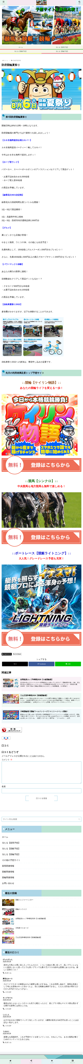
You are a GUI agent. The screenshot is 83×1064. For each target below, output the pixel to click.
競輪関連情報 (7, 654)
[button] (79, 819)
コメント (7, 759)
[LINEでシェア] (14, 745)
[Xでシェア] (14, 734)
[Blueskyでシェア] (51, 734)
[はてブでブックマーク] (69, 739)
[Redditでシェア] (51, 739)
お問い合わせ (8, 883)
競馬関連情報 (8, 866)
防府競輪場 (18, 654)
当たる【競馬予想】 (11, 843)
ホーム (5, 837)
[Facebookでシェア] (14, 739)
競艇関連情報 (8, 872)
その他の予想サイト (11, 860)
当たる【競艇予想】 (11, 848)
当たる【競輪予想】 (11, 854)
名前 (4, 786)
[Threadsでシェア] (32, 739)
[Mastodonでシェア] (32, 734)
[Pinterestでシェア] (32, 745)
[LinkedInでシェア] (51, 745)
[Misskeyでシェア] (69, 734)
